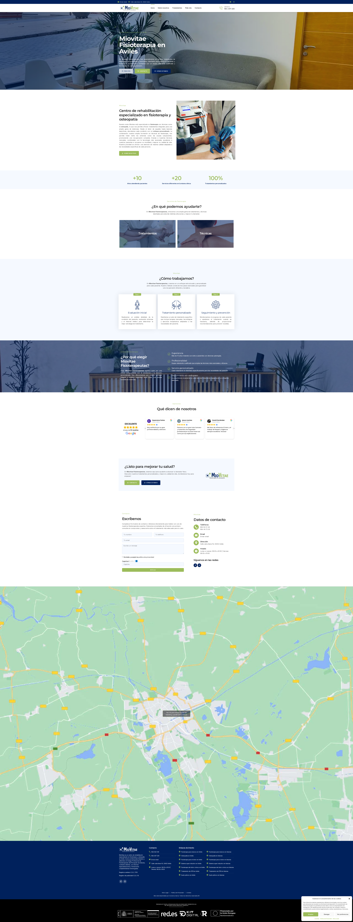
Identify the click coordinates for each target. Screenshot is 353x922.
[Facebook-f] (195, 565)
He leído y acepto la (139, 557)
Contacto (198, 8)
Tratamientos (177, 8)
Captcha (125, 561)
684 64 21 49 (205, 527)
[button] (349, 899)
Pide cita (188, 8)
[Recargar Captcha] (137, 561)
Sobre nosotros (163, 8)
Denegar (327, 914)
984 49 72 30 (205, 529)
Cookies (317, 918)
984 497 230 (229, 9)
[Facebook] (230, 1)
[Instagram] (233, 1)
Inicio (153, 8)
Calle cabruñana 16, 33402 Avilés (211, 544)
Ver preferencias (342, 914)
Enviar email (204, 536)
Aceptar (310, 914)
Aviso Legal (336, 918)
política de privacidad (146, 557)
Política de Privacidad (326, 918)
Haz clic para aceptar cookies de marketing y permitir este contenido (176, 713)
